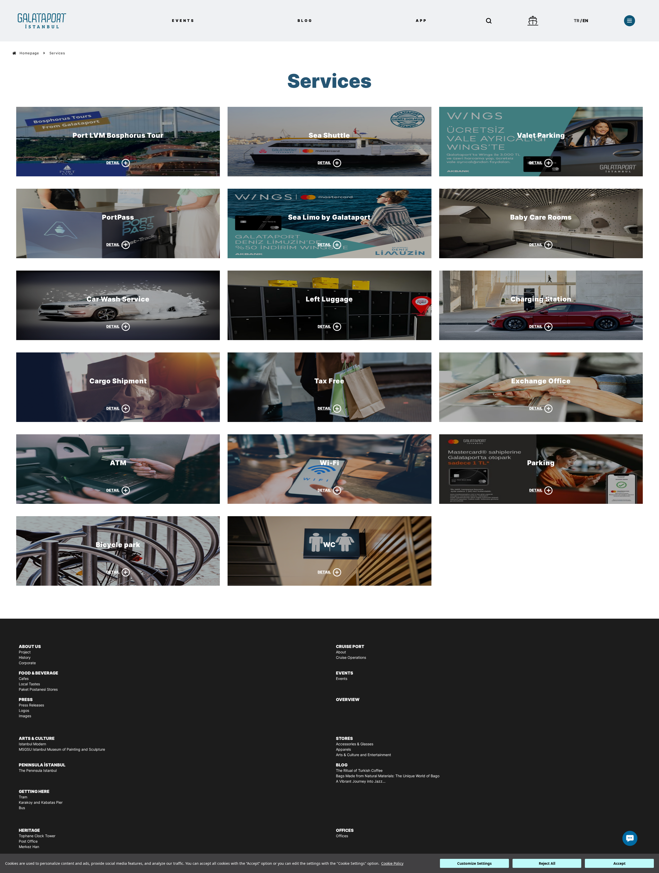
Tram (23, 797)
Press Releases (31, 705)
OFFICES (345, 830)
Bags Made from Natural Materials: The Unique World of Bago (387, 776)
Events (341, 678)
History (25, 657)
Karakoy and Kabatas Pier (41, 802)
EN (585, 20)
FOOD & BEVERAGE (38, 673)
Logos (24, 710)
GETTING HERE (34, 791)
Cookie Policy (392, 863)
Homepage (29, 53)
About (341, 652)
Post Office (28, 841)
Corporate (27, 663)
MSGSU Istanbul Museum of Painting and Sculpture (62, 749)
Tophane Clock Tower (37, 836)
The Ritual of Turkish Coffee (359, 770)
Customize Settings (474, 863)
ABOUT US (30, 646)
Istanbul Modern (32, 744)
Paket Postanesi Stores (38, 689)
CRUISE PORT (350, 646)
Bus (22, 808)
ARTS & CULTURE (37, 738)
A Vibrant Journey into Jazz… (361, 781)
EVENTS (183, 20)
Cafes (24, 678)
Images (25, 716)
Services (57, 53)
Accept (619, 863)
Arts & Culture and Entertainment (363, 755)
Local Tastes (29, 684)
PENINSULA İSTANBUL (42, 764)
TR (576, 20)
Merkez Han (29, 847)
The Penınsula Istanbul (38, 770)
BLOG (305, 20)
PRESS (26, 699)
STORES (344, 738)
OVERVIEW (348, 699)
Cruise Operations (351, 657)
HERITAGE (29, 830)
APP (421, 20)
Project (25, 652)
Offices (342, 836)
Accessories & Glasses (354, 744)
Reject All (547, 863)
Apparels (343, 749)
